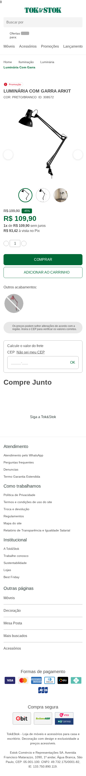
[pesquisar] (77, 22)
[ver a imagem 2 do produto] (43, 195)
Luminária (47, 62)
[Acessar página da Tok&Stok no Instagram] (36, 426)
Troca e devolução (16, 509)
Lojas (7, 570)
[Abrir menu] (14, 10)
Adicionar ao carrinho (46, 272)
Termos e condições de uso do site (28, 502)
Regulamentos (14, 516)
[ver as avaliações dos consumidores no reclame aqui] (43, 718)
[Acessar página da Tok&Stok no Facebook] (24, 426)
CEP (11, 352)
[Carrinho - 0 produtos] (79, 10)
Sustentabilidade (15, 563)
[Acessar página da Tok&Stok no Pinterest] (49, 426)
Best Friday (11, 577)
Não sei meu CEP (31, 352)
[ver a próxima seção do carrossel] (8, 154)
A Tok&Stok (11, 548)
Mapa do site (13, 523)
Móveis (9, 46)
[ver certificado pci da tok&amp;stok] (64, 718)
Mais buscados (15, 636)
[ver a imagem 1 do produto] (25, 195)
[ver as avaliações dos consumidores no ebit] (22, 718)
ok (72, 362)
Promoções (50, 46)
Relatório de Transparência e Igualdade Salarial (37, 530)
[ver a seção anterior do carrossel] (77, 154)
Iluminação (26, 62)
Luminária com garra (19, 67)
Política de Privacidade (19, 495)
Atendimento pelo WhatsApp (23, 455)
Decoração (12, 610)
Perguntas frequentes (19, 462)
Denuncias (11, 469)
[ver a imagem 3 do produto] (61, 195)
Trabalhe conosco (16, 556)
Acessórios (28, 46)
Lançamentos (73, 46)
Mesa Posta (13, 623)
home (8, 62)
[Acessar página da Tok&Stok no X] (61, 426)
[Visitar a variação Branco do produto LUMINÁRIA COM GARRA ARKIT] (13, 303)
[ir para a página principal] (43, 10)
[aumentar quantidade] (23, 243)
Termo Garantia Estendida (22, 476)
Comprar (43, 259)
